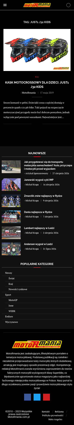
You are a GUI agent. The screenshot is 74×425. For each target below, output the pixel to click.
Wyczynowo (11, 322)
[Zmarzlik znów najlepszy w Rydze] (11, 200)
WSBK (12, 311)
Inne (11, 305)
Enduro (9, 316)
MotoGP (13, 300)
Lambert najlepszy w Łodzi (39, 228)
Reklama (59, 411)
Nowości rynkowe (18, 289)
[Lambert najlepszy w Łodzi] (11, 233)
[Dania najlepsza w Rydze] (11, 217)
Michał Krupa (32, 184)
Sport (8, 294)
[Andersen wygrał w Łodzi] (11, 249)
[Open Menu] (5, 5)
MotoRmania (29, 92)
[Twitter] (37, 397)
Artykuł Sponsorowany (36, 173)
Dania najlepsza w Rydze (38, 212)
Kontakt (46, 411)
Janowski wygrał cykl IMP (39, 179)
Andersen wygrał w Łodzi (38, 244)
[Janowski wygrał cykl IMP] (11, 184)
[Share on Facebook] (36, 124)
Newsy (8, 272)
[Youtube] (46, 397)
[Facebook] (27, 397)
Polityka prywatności (52, 415)
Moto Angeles (55, 419)
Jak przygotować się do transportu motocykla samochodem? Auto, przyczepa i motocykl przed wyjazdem (48, 165)
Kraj (11, 283)
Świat (11, 278)
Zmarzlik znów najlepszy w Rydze (43, 195)
